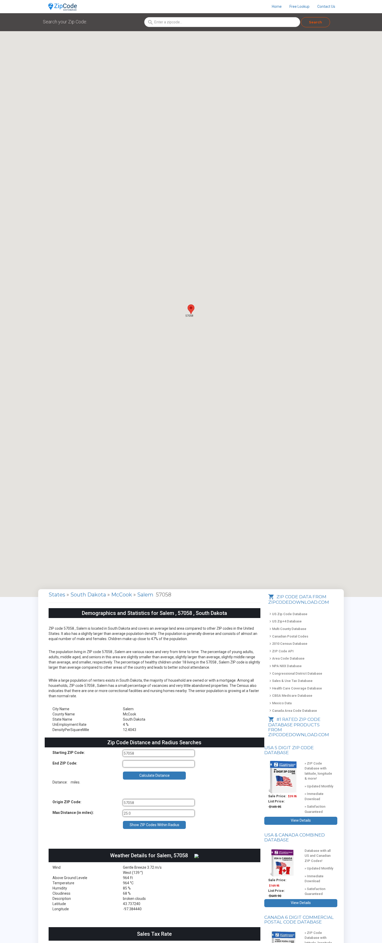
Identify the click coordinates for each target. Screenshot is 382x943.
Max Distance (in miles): (73, 813)
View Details (301, 820)
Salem (146, 595)
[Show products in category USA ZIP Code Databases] (282, 777)
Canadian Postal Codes (288, 636)
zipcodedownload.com (298, 734)
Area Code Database (286, 658)
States (57, 595)
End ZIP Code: (64, 763)
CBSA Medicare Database (290, 696)
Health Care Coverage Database (295, 688)
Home (277, 6)
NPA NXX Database (285, 666)
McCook (122, 595)
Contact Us (326, 6)
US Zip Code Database (287, 614)
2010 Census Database (287, 644)
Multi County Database (287, 629)
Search (315, 22)
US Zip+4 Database (285, 621)
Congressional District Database (295, 673)
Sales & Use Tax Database (290, 681)
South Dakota (88, 595)
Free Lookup (299, 6)
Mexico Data (280, 703)
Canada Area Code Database (292, 711)
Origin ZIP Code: (66, 802)
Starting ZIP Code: (68, 753)
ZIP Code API (281, 651)
